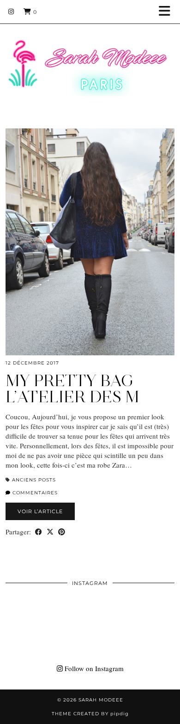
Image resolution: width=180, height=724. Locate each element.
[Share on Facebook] (38, 532)
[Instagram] (11, 11)
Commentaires (34, 493)
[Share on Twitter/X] (50, 532)
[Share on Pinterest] (61, 532)
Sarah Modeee (100, 700)
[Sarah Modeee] (90, 56)
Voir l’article (40, 511)
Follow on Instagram (93, 668)
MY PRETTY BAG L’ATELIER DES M (72, 388)
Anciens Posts (34, 480)
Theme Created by (90, 714)
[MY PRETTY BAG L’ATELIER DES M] (90, 241)
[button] (167, 11)
